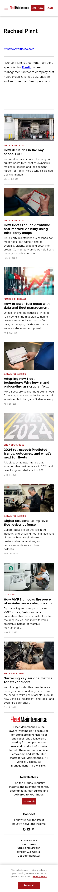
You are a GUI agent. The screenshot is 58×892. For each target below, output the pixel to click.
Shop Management (15, 673)
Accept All (29, 885)
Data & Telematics (15, 374)
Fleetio (26, 67)
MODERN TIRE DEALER (29, 856)
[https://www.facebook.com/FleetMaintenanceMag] (24, 829)
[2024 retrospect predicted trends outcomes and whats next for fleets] (29, 427)
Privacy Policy (40, 876)
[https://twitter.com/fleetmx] (32, 829)
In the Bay (10, 594)
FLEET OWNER (29, 844)
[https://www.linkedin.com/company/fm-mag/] (28, 829)
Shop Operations (14, 145)
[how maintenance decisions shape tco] (29, 128)
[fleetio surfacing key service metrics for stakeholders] (29, 656)
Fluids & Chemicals (15, 299)
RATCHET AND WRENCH (29, 852)
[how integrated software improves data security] (29, 498)
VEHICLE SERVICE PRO (29, 848)
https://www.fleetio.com (19, 49)
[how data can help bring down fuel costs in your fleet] (29, 281)
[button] (6, 8)
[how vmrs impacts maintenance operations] (29, 577)
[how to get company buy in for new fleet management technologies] (29, 356)
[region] (29, 878)
